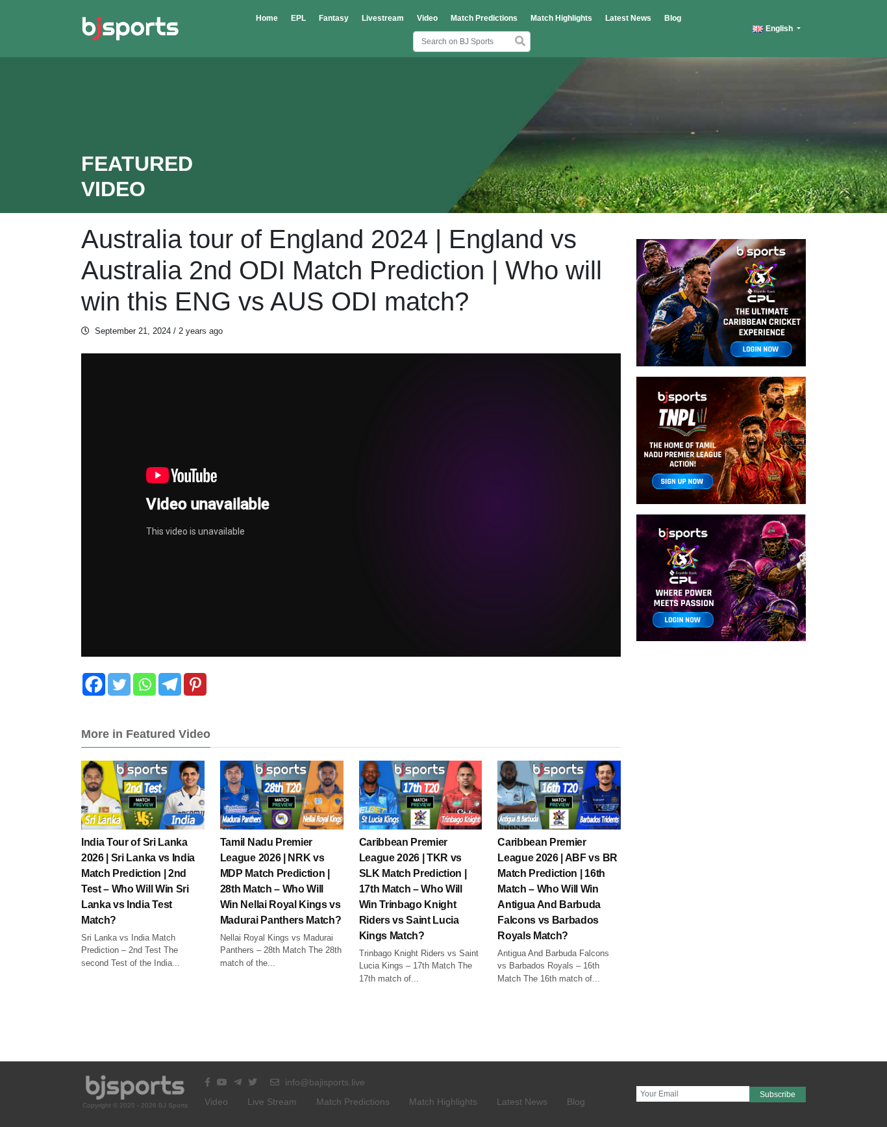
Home (267, 18)
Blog (672, 18)
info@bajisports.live (323, 1082)
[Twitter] (119, 684)
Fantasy (334, 18)
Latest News (628, 18)
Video (427, 18)
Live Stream (272, 1101)
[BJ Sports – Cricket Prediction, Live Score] (130, 28)
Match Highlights (561, 18)
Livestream (383, 18)
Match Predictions (484, 18)
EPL (298, 18)
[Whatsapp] (144, 684)
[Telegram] (169, 684)
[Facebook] (93, 684)
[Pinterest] (195, 684)
